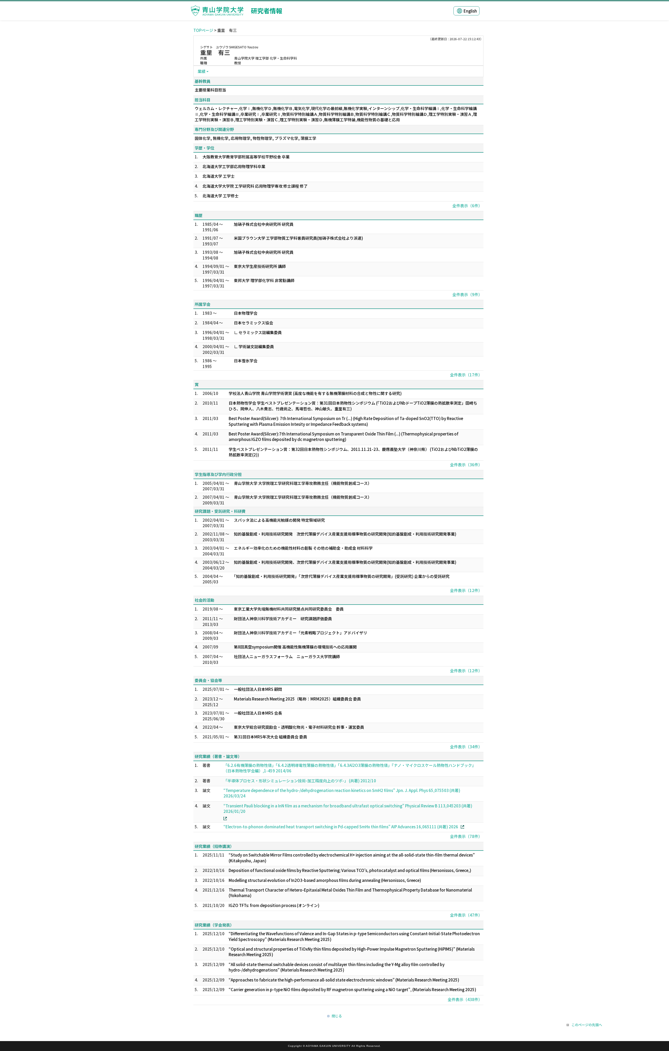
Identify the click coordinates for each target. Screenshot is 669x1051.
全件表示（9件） (467, 294)
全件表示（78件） (466, 836)
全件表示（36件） (466, 464)
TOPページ (203, 30)
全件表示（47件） (466, 915)
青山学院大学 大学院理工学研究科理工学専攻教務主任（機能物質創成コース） (303, 483)
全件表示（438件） (465, 999)
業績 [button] (201, 71)
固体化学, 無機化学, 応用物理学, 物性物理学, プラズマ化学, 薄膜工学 (255, 138)
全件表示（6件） (467, 205)
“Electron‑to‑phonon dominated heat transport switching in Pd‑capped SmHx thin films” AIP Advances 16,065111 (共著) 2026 (340, 826)
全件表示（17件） (466, 374)
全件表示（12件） (466, 590)
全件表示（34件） (466, 746)
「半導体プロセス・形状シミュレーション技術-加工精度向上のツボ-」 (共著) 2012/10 (299, 780)
